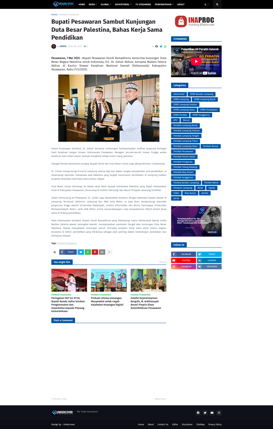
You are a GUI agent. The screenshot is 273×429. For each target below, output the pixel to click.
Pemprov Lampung (182, 188)
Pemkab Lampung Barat (185, 125)
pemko (204, 193)
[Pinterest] (95, 252)
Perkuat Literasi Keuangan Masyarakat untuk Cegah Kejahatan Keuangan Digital (107, 301)
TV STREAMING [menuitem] (143, 4)
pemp (176, 198)
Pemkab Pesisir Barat (184, 156)
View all (162, 262)
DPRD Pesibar (180, 115)
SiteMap (200, 424)
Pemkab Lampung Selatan (186, 130)
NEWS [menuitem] (92, 4)
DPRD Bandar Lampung (201, 94)
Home (54, 15)
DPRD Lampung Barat (204, 99)
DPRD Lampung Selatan (185, 104)
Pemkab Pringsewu (182, 162)
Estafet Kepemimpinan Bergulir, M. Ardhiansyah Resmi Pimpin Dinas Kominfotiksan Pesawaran (146, 303)
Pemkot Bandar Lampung (186, 182)
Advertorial (179, 94)
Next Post (160, 399)
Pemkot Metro (211, 182)
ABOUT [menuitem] (181, 4)
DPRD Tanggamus (201, 115)
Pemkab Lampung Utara (185, 146)
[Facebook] (156, 46)
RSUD (200, 188)
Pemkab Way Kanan (183, 172)
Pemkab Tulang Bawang (185, 167)
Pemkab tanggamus (183, 177)
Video (176, 193)
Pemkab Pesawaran (69, 15)
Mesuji (186, 120)
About (151, 424)
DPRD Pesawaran (208, 109)
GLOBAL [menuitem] (105, 4)
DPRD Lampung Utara (184, 109)
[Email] (102, 252)
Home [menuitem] (82, 4)
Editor (175, 424)
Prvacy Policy (215, 424)
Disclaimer (187, 424)
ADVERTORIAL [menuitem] (122, 4)
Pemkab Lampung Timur (185, 141)
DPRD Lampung (181, 99)
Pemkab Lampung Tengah (186, 135)
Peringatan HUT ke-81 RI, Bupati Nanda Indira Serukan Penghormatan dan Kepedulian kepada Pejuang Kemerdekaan (68, 305)
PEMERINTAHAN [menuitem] (163, 4)
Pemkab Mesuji (210, 146)
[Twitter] (161, 46)
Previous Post (60, 399)
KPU (175, 120)
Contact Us (163, 424)
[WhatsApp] (165, 46)
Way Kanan (190, 193)
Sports (212, 188)
